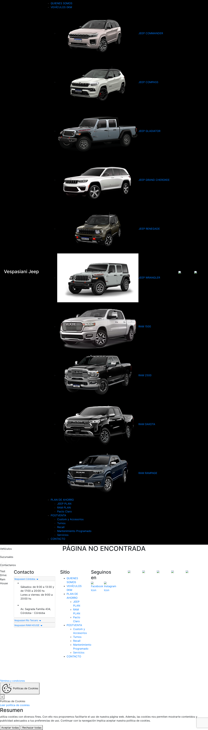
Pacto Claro (64, 511)
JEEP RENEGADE (149, 228)
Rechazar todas (31, 727)
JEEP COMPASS (148, 82)
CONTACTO (58, 538)
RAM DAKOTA (146, 424)
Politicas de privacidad (117, 669)
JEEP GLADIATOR (149, 131)
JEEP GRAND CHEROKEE (154, 179)
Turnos (61, 523)
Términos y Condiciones (91, 669)
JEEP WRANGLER (149, 277)
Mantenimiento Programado (74, 531)
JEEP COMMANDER (150, 33)
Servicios (62, 535)
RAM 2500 (144, 375)
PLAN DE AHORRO (62, 499)
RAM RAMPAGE (147, 473)
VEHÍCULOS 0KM (61, 7)
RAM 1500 (144, 326)
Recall (61, 527)
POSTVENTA (58, 515)
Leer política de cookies (15, 705)
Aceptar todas (10, 727)
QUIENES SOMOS (61, 3)
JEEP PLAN (64, 503)
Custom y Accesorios (70, 519)
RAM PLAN (64, 507)
